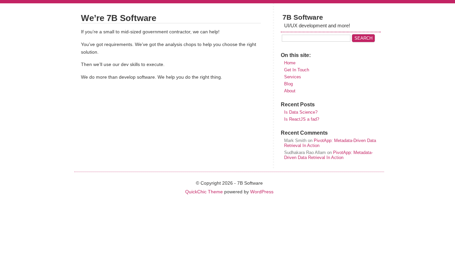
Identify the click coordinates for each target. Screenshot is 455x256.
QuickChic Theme (204, 191)
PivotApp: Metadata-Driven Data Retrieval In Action (328, 155)
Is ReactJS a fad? (301, 119)
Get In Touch (296, 69)
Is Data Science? (300, 112)
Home (289, 62)
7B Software (302, 17)
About (289, 90)
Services (292, 76)
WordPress (261, 191)
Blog (288, 83)
